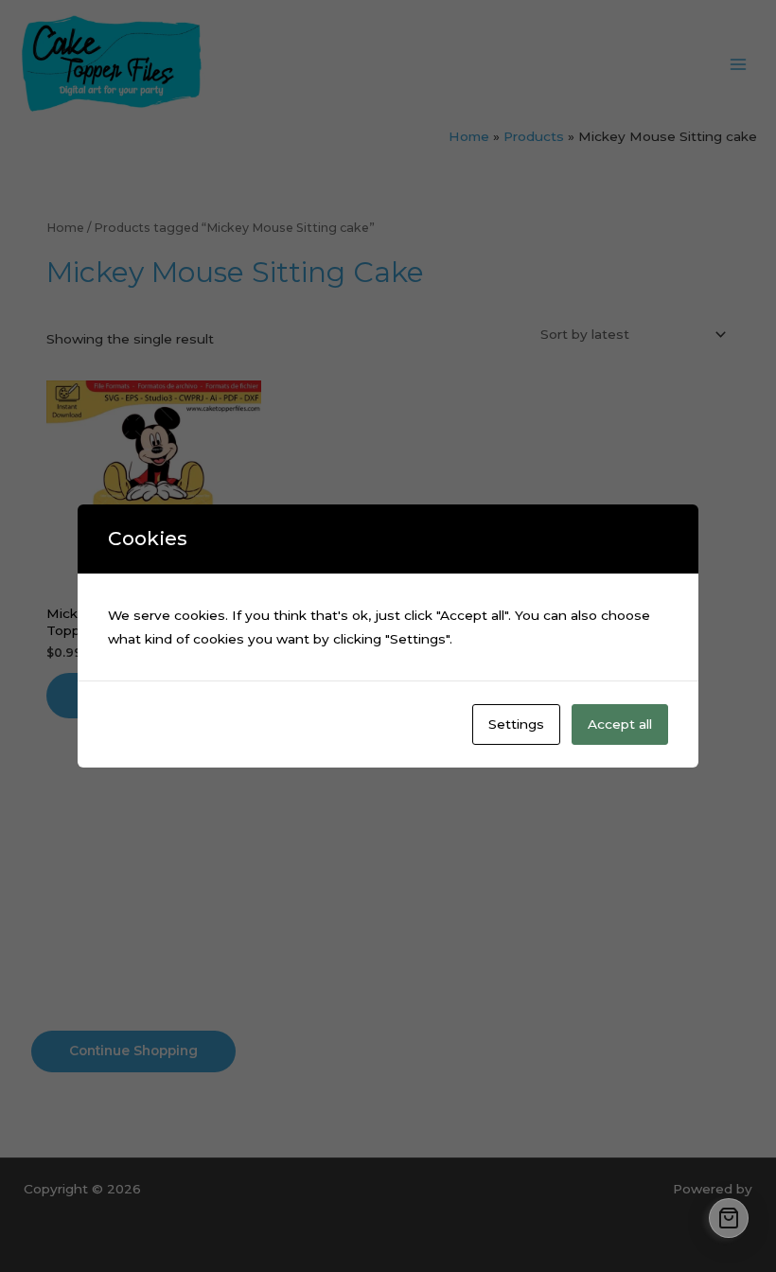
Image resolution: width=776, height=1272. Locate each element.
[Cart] (729, 1218)
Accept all (620, 724)
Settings (516, 724)
